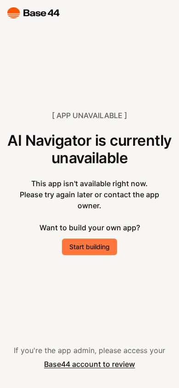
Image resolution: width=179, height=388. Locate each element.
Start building (89, 247)
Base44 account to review (89, 364)
